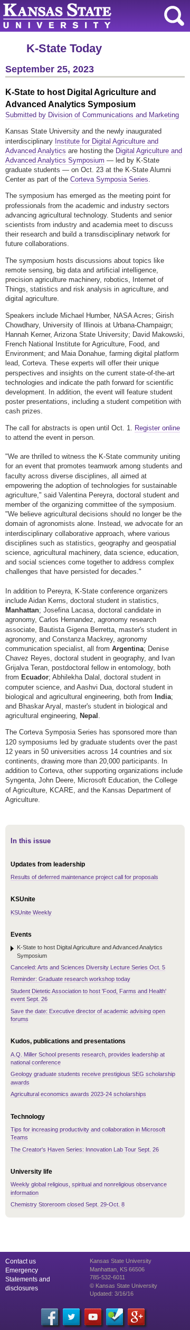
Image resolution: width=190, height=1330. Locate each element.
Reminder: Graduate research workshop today (70, 979)
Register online (157, 428)
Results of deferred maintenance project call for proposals (84, 877)
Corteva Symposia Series (109, 179)
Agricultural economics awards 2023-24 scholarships (78, 1094)
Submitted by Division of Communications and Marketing (92, 115)
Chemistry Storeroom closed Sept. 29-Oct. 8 (68, 1204)
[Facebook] (49, 1316)
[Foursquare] (114, 1316)
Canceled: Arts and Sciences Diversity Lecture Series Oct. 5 (88, 967)
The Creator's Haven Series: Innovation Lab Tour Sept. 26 (85, 1149)
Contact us (20, 1261)
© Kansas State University (123, 1285)
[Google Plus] (136, 1316)
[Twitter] (71, 1316)
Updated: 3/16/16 (112, 1293)
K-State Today (64, 48)
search (174, 15)
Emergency (21, 1270)
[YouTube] (92, 1316)
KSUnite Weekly (31, 912)
